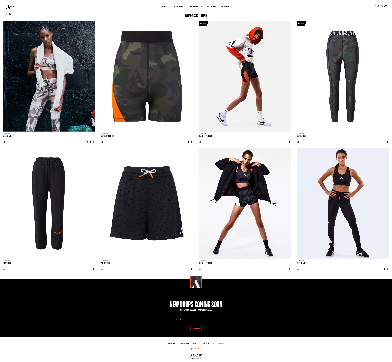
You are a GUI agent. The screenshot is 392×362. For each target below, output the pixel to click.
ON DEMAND (165, 6)
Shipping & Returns (184, 343)
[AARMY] (10, 6)
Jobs (214, 343)
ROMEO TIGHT (302, 135)
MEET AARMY (211, 6)
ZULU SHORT (105, 262)
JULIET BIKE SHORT (206, 135)
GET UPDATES (196, 328)
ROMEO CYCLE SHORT (108, 135)
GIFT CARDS (225, 6)
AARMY (193, 359)
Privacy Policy (206, 343)
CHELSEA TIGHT (8, 135)
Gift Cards (221, 343)
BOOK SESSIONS (180, 6)
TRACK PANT (7, 262)
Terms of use (195, 343)
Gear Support (171, 343)
